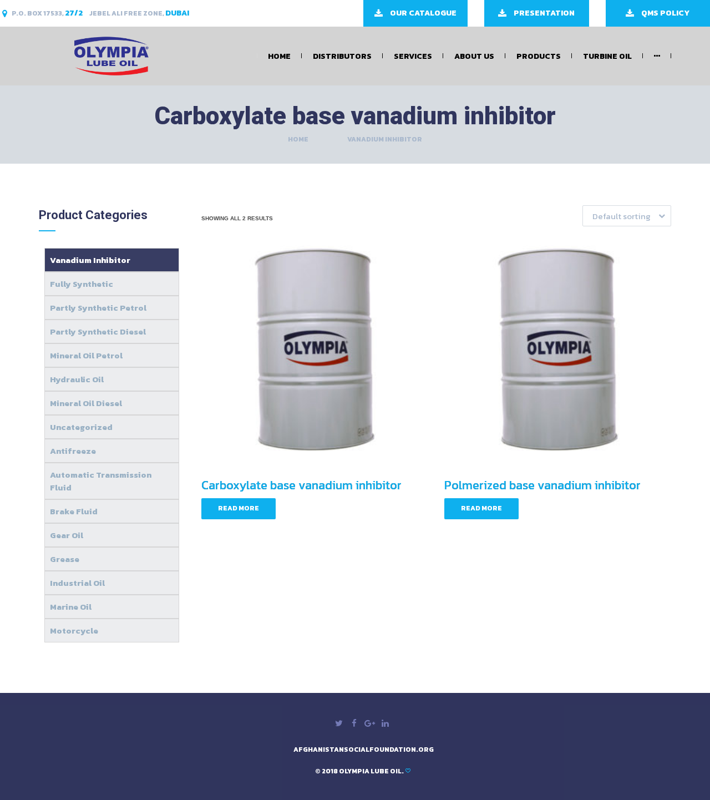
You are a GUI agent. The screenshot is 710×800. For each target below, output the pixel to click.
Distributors (342, 56)
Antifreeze (73, 450)
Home (279, 56)
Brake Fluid (74, 511)
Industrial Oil (77, 582)
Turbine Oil (607, 56)
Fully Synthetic (81, 283)
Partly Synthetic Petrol (98, 307)
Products (538, 56)
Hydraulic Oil (77, 379)
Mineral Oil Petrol (86, 355)
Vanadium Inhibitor (90, 260)
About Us (474, 56)
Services (413, 56)
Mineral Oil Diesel (86, 403)
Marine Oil (71, 606)
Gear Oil (66, 535)
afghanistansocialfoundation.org (363, 750)
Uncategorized (81, 427)
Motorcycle (74, 630)
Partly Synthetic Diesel (98, 331)
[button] (626, 215)
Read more (238, 508)
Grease (64, 559)
